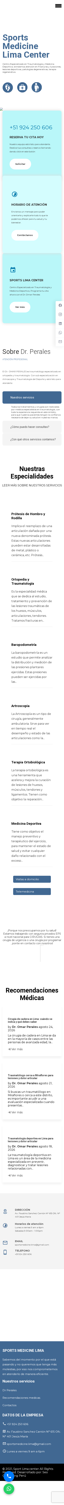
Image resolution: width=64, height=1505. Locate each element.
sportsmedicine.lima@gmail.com (32, 1244)
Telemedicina (25, 891)
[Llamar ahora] (9, 1476)
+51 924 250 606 (31, 127)
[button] (2, 964)
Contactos (9, 1405)
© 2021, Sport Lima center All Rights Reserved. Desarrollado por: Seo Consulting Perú (27, 1472)
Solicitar (20, 164)
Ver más (20, 307)
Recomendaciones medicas (21, 1397)
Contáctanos (25, 235)
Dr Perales (9, 1390)
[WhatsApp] (9, 1488)
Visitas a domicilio (27, 879)
